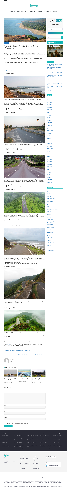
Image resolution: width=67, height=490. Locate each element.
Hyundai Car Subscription (25, 463)
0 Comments (18, 49)
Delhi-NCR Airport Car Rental (57, 435)
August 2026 (49, 97)
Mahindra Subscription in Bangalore (32, 438)
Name (5, 405)
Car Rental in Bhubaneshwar (6, 446)
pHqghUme (13, 49)
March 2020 (49, 177)
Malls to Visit (49, 214)
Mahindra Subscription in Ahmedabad (32, 445)
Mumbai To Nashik (9, 67)
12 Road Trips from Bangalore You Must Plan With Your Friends (32, 354)
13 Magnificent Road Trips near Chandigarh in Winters (24, 379)
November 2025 (49, 107)
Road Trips (16, 11)
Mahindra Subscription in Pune (31, 442)
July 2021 (48, 151)
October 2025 (49, 109)
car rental (8, 344)
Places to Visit (24, 11)
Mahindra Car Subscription (25, 465)
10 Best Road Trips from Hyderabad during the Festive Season (17, 350)
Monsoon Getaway (50, 216)
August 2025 (49, 112)
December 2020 (49, 162)
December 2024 (49, 125)
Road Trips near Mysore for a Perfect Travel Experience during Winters (38, 380)
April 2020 (48, 175)
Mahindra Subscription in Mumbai (32, 436)
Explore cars (55, 32)
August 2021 (49, 149)
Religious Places (50, 224)
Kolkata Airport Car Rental (56, 443)
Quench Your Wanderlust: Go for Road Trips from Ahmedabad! (10, 380)
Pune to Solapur (9, 65)
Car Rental (40, 11)
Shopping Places (50, 232)
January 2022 (49, 141)
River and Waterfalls (50, 227)
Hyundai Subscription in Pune (44, 442)
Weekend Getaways (50, 250)
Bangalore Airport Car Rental (57, 438)
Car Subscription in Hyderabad (18, 439)
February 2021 (49, 159)
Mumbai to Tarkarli (9, 69)
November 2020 (49, 164)
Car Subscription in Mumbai (18, 436)
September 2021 (50, 148)
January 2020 (49, 180)
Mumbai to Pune (9, 65)
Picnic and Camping (50, 221)
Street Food (49, 235)
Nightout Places (49, 217)
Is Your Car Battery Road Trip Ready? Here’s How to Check (17, 0)
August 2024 (49, 132)
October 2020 (49, 166)
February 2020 (49, 179)
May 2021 (48, 154)
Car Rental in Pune (4, 442)
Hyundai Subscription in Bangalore (45, 438)
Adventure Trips (49, 190)
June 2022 (49, 133)
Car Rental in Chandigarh (5, 448)
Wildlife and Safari (50, 251)
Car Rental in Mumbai (5, 436)
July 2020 (48, 171)
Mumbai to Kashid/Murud (10, 68)
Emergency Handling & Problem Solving (53, 199)
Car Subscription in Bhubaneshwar (19, 446)
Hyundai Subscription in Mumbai (44, 436)
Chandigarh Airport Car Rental (57, 448)
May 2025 (48, 117)
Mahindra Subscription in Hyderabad (32, 439)
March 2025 (49, 120)
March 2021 (49, 158)
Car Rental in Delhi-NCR (5, 435)
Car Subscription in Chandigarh (19, 448)
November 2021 (49, 145)
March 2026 (49, 101)
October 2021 (49, 146)
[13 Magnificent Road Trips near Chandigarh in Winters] (24, 373)
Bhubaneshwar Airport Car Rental (57, 446)
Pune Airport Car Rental (56, 442)
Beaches (48, 191)
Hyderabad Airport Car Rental (57, 439)
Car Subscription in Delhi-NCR (18, 435)
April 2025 (48, 118)
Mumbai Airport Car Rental (56, 436)
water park (49, 248)
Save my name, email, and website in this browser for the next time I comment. (20, 423)
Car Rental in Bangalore (5, 438)
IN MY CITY (49, 212)
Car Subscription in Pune (18, 442)
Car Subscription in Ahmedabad (19, 445)
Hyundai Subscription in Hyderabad (45, 439)
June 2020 (49, 172)
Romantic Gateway (50, 230)
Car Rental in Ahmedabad (5, 445)
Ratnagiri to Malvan (9, 70)
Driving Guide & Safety (51, 198)
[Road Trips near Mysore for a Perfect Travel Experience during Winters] (39, 373)
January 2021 (49, 161)
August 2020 (49, 169)
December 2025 (49, 105)
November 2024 (49, 127)
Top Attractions (49, 238)
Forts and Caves (50, 204)
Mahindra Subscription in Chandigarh (32, 448)
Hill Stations (49, 208)
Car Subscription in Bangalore (18, 438)
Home (11, 11)
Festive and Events (50, 201)
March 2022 (49, 138)
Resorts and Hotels (50, 225)
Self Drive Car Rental (24, 458)
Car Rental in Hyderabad (5, 439)
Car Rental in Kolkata (5, 443)
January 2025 (49, 123)
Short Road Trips (50, 234)
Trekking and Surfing (50, 242)
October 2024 (49, 128)
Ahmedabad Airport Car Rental (57, 445)
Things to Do (35, 460)
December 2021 (49, 143)
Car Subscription (47, 11)
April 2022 (48, 136)
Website (5, 417)
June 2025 (49, 115)
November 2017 (49, 182)
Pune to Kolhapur (9, 66)
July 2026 (48, 99)
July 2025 (48, 114)
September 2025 (50, 110)
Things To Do (32, 11)
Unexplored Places (50, 243)
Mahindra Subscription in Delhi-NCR (32, 435)
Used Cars (55, 11)
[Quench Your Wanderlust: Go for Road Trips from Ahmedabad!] (10, 373)
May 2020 (48, 174)
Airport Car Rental (23, 460)
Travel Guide (49, 240)
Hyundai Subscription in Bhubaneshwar (45, 446)
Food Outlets (49, 203)
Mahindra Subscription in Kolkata (32, 443)
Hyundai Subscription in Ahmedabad (45, 445)
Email (5, 411)
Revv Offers (22, 466)
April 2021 (48, 156)
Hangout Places (49, 206)
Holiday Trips (49, 211)
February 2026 (49, 102)
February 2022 (49, 140)
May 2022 (48, 135)
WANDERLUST (49, 247)
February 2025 (49, 122)
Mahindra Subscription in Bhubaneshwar (33, 446)
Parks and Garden (50, 219)
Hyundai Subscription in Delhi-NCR (45, 435)
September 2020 (50, 167)
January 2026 (49, 104)
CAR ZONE (49, 196)
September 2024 (50, 130)
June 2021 (49, 153)
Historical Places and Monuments (52, 209)
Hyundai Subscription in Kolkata (44, 443)
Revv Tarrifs (22, 468)
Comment (5, 391)
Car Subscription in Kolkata (18, 443)
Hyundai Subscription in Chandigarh (45, 448)
